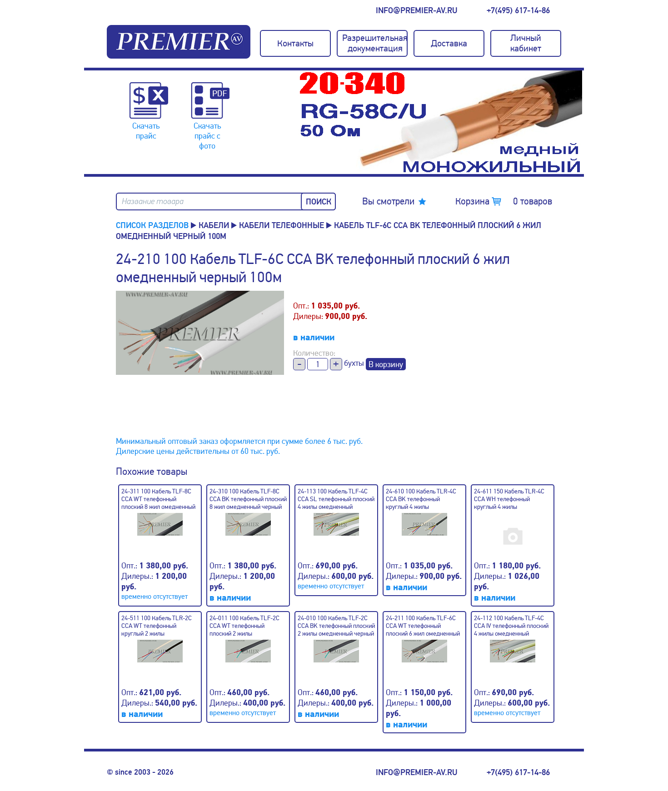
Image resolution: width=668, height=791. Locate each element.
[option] (441, 122)
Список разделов (152, 225)
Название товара (153, 201)
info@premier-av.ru (416, 10)
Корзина (503, 201)
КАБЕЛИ (214, 225)
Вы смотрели (388, 201)
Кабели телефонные (281, 225)
